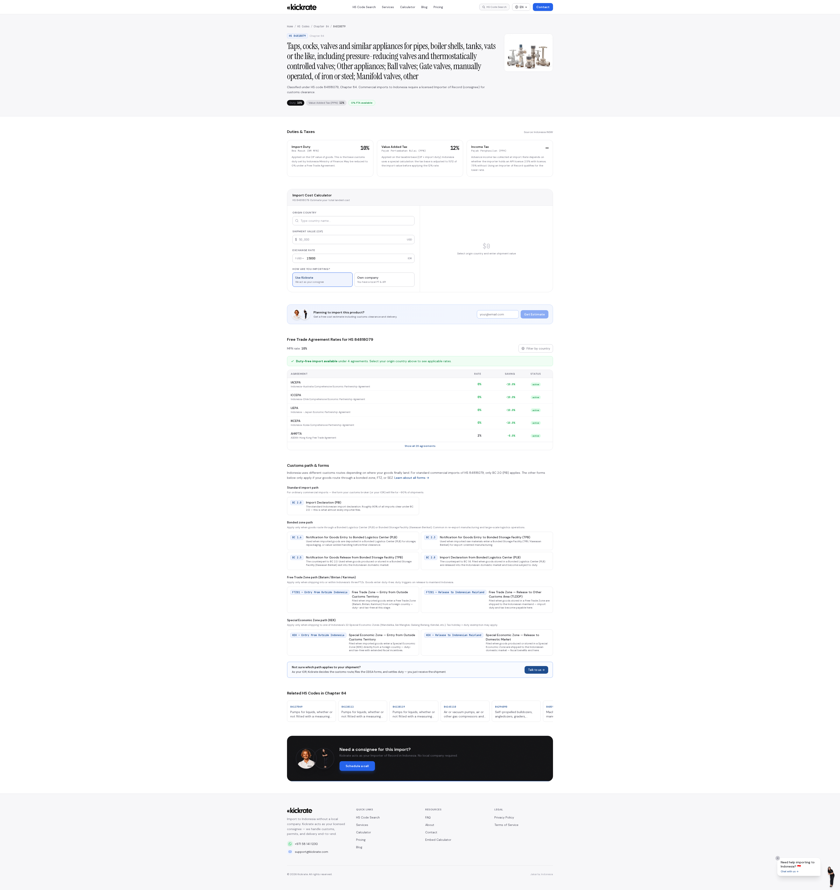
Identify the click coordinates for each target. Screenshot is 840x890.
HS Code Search (364, 7)
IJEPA (294, 408)
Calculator (407, 7)
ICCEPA (296, 395)
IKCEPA (295, 421)
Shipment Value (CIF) (307, 231)
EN (521, 7)
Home (290, 26)
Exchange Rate (303, 250)
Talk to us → (536, 670)
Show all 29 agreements (420, 446)
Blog (424, 7)
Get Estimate (534, 314)
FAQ (428, 817)
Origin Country (304, 212)
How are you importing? (311, 269)
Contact (543, 7)
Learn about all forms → (411, 478)
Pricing (438, 7)
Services (388, 7)
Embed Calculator (438, 840)
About (429, 825)
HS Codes (303, 26)
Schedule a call (357, 766)
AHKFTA (296, 433)
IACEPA (296, 382)
